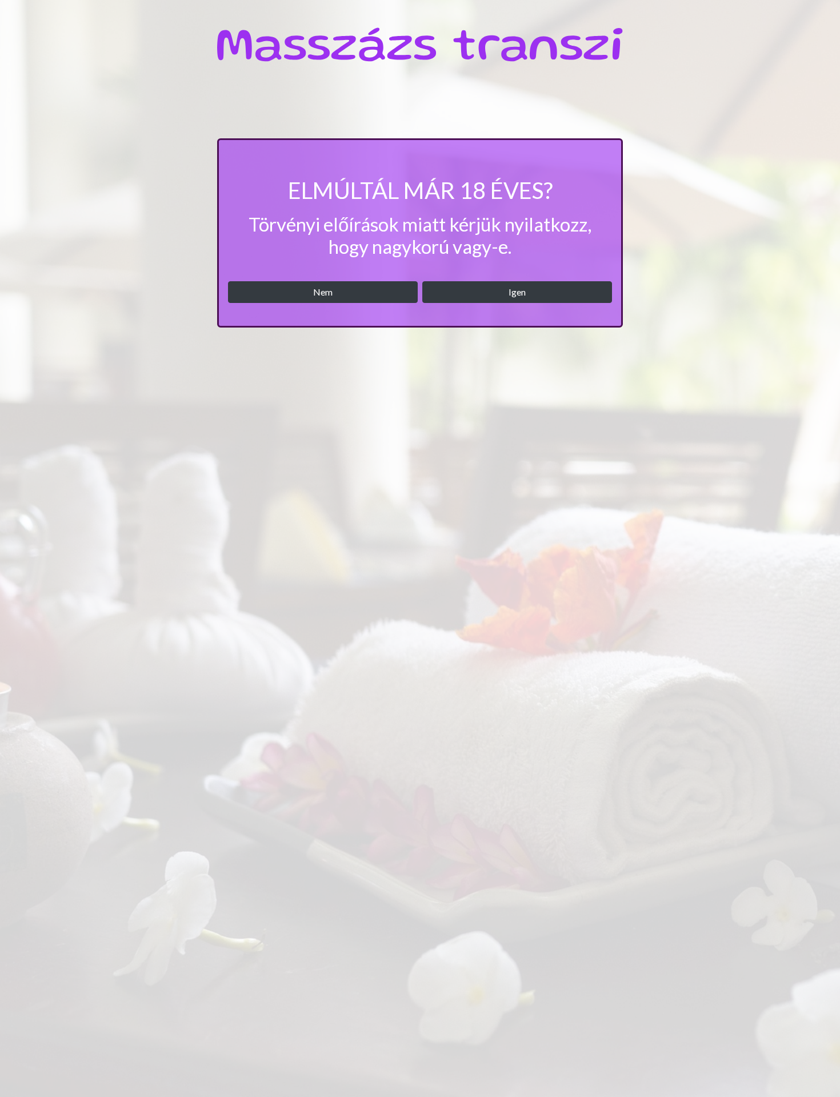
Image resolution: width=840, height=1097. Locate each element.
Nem (323, 291)
